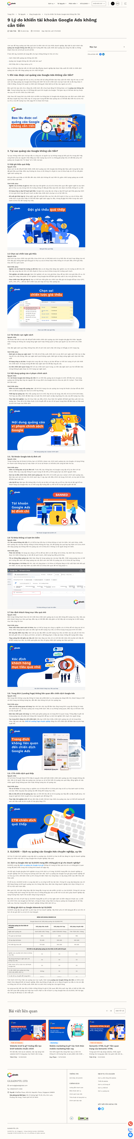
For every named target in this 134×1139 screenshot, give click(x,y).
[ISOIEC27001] (71, 1118)
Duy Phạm (53, 1057)
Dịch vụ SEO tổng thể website (107, 1078)
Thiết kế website (103, 1081)
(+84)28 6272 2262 (16, 1089)
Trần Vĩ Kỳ (13, 1057)
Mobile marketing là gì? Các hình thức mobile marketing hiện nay (67, 1047)
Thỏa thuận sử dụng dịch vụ (77, 1097)
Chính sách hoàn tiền (75, 1094)
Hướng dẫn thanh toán (76, 1087)
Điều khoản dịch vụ (75, 1091)
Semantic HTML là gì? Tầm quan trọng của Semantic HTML (104, 1047)
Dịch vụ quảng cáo (103, 1091)
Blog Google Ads (35, 14)
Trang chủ (10, 14)
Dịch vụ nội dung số (104, 1084)
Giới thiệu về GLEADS (75, 1078)
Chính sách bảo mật (75, 1100)
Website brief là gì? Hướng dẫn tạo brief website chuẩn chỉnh (25, 1047)
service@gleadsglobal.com (18, 1085)
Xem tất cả (120, 1011)
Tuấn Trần (12, 31)
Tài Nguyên (22, 14)
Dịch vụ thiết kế (103, 1087)
